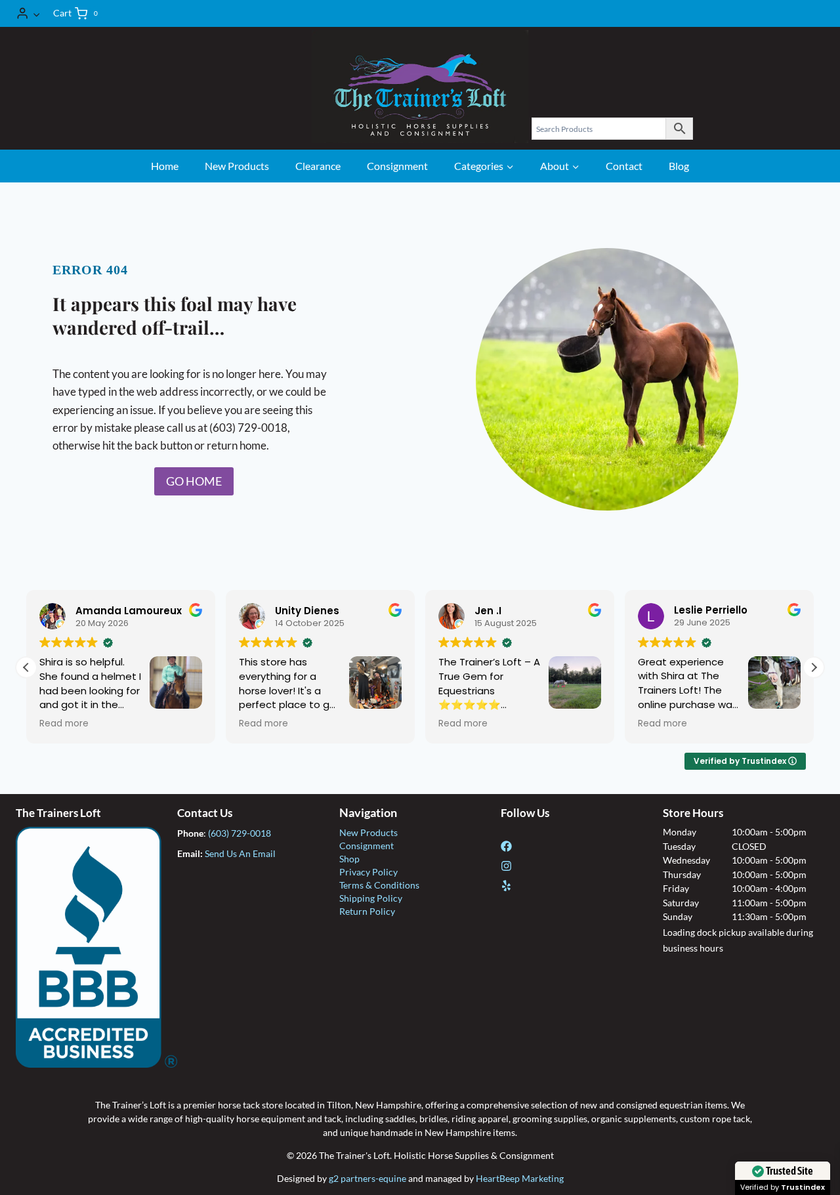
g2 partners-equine (367, 1178)
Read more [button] (64, 724)
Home (164, 165)
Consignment (397, 165)
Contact (624, 165)
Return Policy (367, 911)
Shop (349, 858)
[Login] (28, 13)
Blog (679, 165)
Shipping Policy (370, 898)
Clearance (318, 165)
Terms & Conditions (379, 885)
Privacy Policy (368, 871)
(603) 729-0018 (239, 833)
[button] (36, 13)
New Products (237, 165)
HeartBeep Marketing (520, 1178)
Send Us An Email (240, 853)
